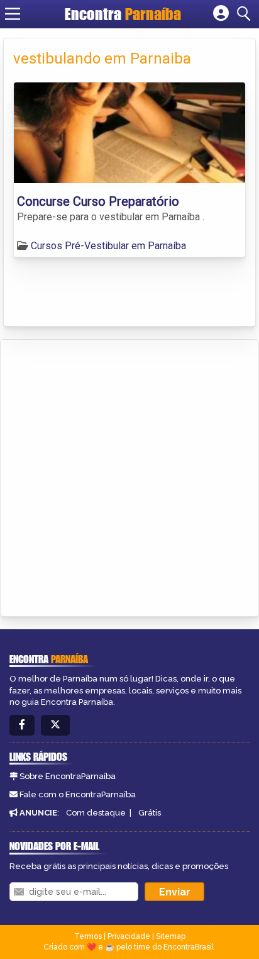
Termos (88, 936)
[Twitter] (55, 725)
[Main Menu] (12, 13)
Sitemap (170, 936)
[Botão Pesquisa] (245, 13)
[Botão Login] (221, 14)
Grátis (149, 812)
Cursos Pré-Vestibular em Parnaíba (108, 246)
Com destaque (96, 812)
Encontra (123, 13)
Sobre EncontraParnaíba (67, 776)
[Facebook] (22, 725)
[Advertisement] (129, 475)
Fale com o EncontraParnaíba (77, 794)
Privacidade (128, 936)
